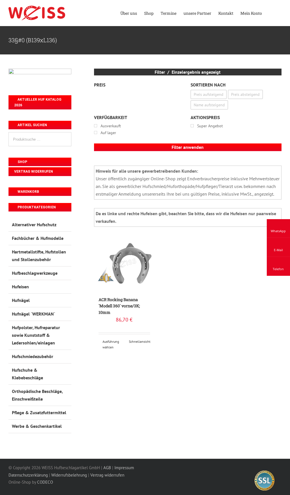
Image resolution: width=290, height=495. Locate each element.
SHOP (22, 162)
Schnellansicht (139, 341)
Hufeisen (20, 286)
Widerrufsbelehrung (69, 475)
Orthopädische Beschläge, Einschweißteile (37, 395)
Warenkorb (28, 192)
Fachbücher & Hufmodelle (37, 238)
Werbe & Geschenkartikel (37, 426)
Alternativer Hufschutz (34, 224)
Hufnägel (21, 300)
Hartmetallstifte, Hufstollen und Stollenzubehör (39, 255)
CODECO (45, 482)
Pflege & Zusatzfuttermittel (39, 412)
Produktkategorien (36, 207)
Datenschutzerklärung (28, 475)
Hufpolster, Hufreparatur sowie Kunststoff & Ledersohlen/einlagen (36, 335)
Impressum (124, 467)
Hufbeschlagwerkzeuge (34, 273)
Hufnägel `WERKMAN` (33, 314)
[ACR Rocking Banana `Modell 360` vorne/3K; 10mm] (124, 263)
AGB (107, 467)
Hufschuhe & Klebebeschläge (27, 373)
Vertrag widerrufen (33, 172)
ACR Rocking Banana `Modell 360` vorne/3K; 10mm (119, 306)
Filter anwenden (188, 147)
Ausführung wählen (111, 344)
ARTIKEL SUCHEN (32, 125)
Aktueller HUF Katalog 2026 (37, 102)
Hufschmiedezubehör (32, 356)
